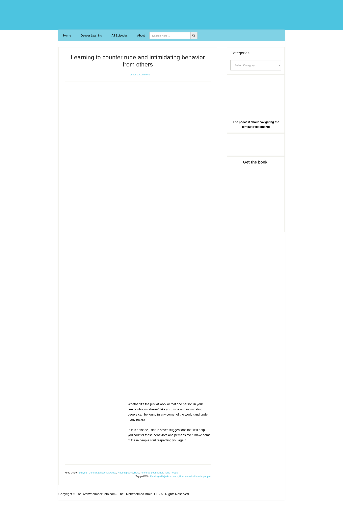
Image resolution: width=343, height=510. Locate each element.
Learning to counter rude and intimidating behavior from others (136, 386)
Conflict (93, 472)
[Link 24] (255, 96)
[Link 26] (255, 194)
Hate (136, 472)
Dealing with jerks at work (164, 476)
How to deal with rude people (195, 476)
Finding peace (125, 472)
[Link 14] (94, 433)
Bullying (83, 472)
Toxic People (171, 472)
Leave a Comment (140, 74)
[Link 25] (256, 144)
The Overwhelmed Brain (171, 15)
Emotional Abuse (107, 472)
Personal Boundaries (152, 472)
